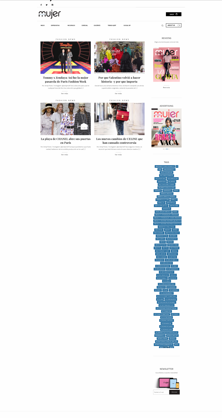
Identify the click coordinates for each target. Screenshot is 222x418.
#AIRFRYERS (162, 181)
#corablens (166, 311)
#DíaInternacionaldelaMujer (166, 341)
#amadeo (158, 190)
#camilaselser (166, 263)
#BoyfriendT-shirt (162, 251)
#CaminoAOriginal (162, 266)
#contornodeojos (166, 305)
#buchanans (161, 257)
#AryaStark (174, 206)
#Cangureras (160, 269)
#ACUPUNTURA (160, 178)
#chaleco (161, 287)
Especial (85, 25)
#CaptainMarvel (172, 269)
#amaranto (167, 190)
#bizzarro (160, 239)
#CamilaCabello (171, 260)
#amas (176, 190)
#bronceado (172, 254)
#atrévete (166, 209)
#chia (165, 290)
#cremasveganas (166, 326)
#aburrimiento (169, 169)
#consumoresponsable (166, 302)
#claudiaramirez (166, 293)
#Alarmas (171, 181)
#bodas (170, 242)
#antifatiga (171, 203)
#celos (173, 275)
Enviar (174, 392)
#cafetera (172, 257)
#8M (159, 169)
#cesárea (166, 281)
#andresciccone (162, 199)
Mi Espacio (71, 25)
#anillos (161, 203)
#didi (176, 344)
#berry (167, 230)
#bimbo (175, 230)
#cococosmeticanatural (166, 296)
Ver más (64, 93)
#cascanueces (162, 275)
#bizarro (173, 236)
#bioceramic (158, 233)
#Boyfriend (174, 248)
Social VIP (127, 25)
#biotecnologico (172, 233)
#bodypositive (160, 245)
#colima (160, 299)
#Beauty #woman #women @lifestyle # (168, 221)
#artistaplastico (161, 206)
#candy (174, 266)
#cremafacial (166, 323)
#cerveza (172, 278)
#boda (162, 242)
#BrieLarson (160, 254)
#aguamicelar (172, 178)
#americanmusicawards (166, 196)
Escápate (97, 25)
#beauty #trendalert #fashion (166, 215)
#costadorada (166, 317)
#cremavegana (166, 329)
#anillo (174, 199)
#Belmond (159, 230)
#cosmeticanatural (161, 314)
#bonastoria (173, 245)
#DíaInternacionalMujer (164, 344)
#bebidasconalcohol (166, 227)
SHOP (172, 14)
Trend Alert (112, 25)
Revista (166, 87)
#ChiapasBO (174, 290)
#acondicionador (166, 175)
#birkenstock (162, 236)
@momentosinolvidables (165, 166)
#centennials (162, 278)
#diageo (172, 338)
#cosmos (175, 314)
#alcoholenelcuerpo (166, 184)
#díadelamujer (172, 335)
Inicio (43, 25)
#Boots (157, 248)
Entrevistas (55, 25)
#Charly (158, 290)
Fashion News (66, 39)
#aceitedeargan (166, 172)
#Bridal (174, 251)
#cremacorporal (166, 320)
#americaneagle (167, 193)
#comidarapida (170, 299)
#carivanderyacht (166, 272)
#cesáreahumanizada (166, 284)
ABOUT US (171, 25)
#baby (175, 212)
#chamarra (171, 287)
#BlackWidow (171, 239)
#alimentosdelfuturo (166, 187)
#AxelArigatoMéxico (163, 212)
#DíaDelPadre (162, 338)
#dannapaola (160, 335)
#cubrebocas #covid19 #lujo (166, 332)
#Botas (165, 248)
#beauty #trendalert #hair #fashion (167, 218)
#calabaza (159, 260)
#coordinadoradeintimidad (167, 308)
